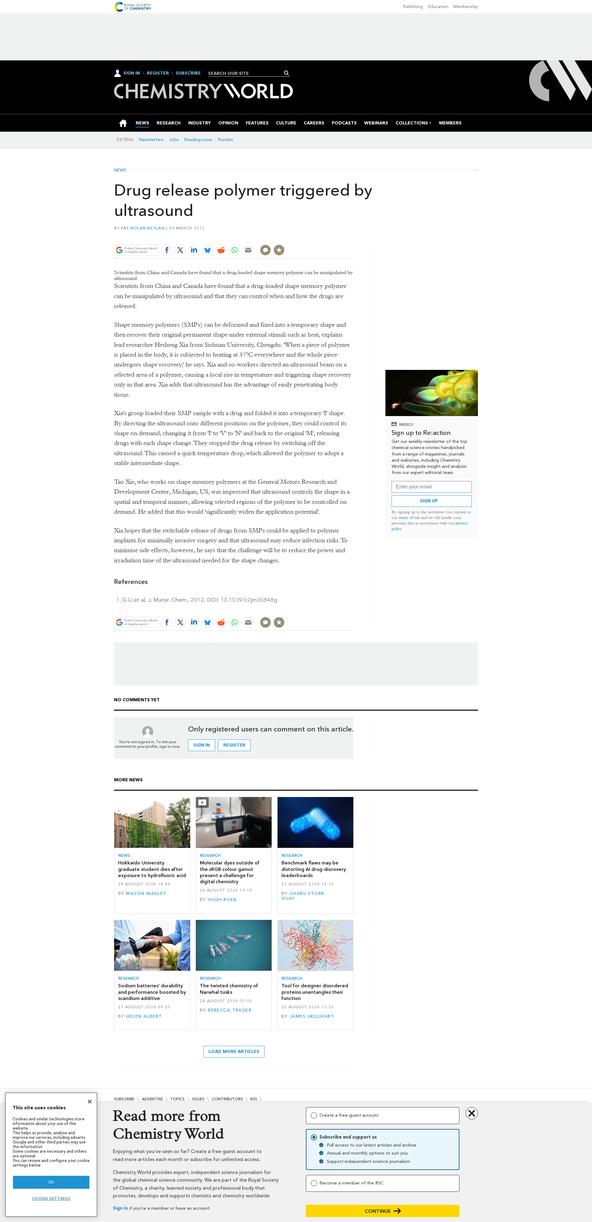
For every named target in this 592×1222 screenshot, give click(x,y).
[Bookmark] (279, 250)
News (120, 170)
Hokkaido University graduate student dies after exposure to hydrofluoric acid (152, 869)
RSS (253, 1099)
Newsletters (151, 139)
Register (158, 73)
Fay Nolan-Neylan (143, 228)
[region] (51, 1154)
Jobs (174, 139)
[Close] (90, 1101)
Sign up (429, 501)
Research (210, 855)
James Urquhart (312, 1016)
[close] (353, 235)
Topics (177, 1099)
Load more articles (233, 1051)
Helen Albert (144, 1016)
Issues (198, 1099)
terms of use (409, 517)
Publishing (413, 6)
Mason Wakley (146, 893)
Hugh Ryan (222, 899)
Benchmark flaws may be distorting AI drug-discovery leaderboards (314, 869)
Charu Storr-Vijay (304, 896)
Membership (465, 6)
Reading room (198, 139)
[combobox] (247, 73)
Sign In (131, 73)
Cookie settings (51, 1198)
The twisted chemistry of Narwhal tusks (229, 989)
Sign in (120, 1208)
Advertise (152, 1099)
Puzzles (225, 139)
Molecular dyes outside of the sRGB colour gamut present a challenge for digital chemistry (230, 872)
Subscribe (188, 73)
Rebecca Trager (230, 1010)
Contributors (227, 1099)
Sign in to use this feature (323, 235)
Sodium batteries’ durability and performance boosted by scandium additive (152, 992)
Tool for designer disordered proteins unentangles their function (315, 992)
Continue (378, 1211)
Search (286, 73)
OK (51, 1182)
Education (438, 6)
